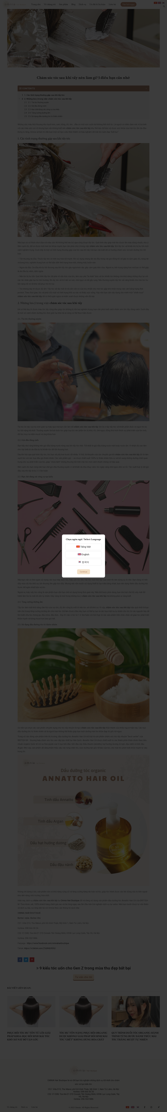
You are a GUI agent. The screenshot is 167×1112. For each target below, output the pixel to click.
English (85, 554)
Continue (83, 572)
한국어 (85, 562)
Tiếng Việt (85, 546)
